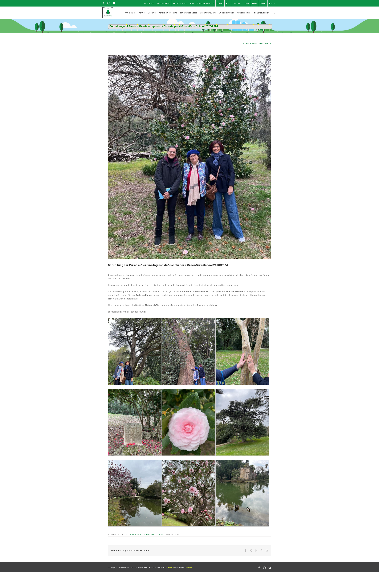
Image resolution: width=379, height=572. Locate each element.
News (161, 534)
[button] (274, 13)
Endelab (189, 567)
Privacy (171, 567)
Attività (149, 534)
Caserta (155, 534)
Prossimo (264, 43)
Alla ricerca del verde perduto (134, 534)
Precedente (251, 43)
